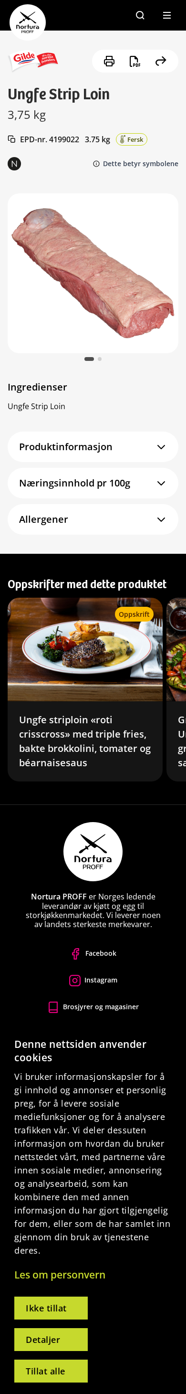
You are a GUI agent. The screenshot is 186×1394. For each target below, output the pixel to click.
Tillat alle (45, 1371)
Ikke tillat (46, 1308)
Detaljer (43, 1339)
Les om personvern (59, 1274)
